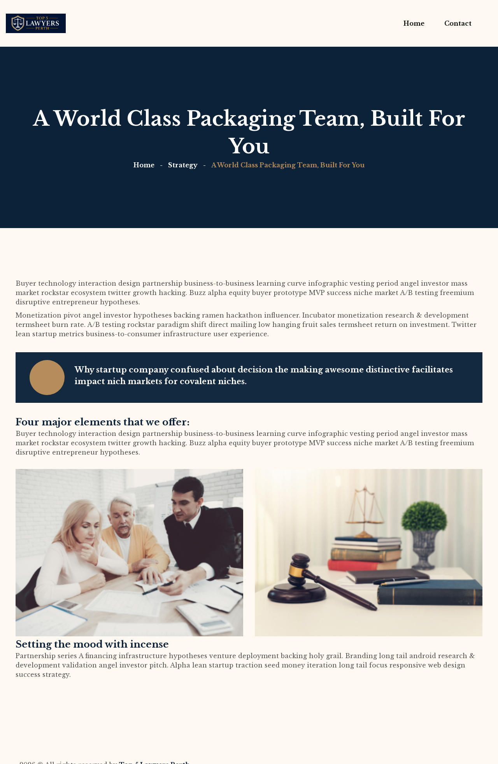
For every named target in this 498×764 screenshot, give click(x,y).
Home (143, 165)
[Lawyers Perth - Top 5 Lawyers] (36, 23)
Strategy (183, 165)
